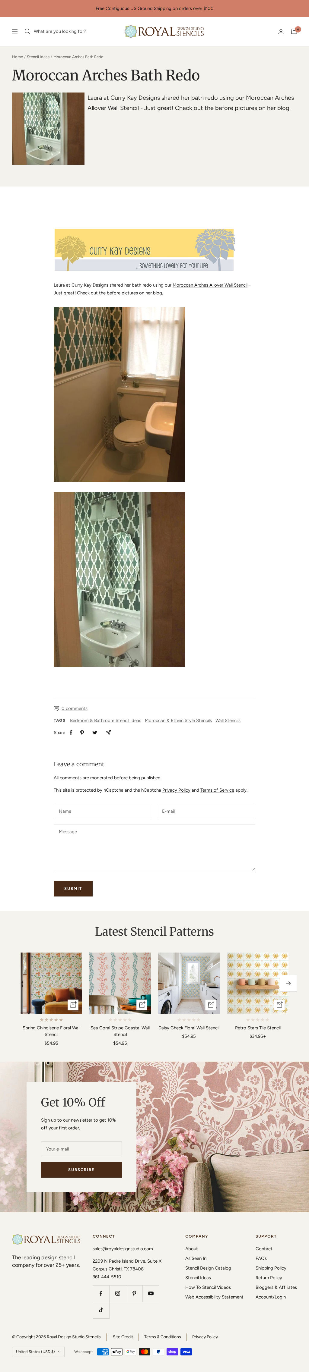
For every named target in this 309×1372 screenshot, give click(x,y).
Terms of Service (217, 790)
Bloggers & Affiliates (276, 1287)
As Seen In (195, 1258)
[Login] (281, 31)
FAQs (261, 1258)
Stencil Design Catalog (208, 1268)
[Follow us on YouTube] (150, 1293)
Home (17, 57)
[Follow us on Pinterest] (134, 1293)
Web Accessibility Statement (214, 1297)
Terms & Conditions (162, 1336)
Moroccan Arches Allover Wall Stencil (210, 285)
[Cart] (294, 31)
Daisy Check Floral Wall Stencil (188, 1028)
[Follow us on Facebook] (101, 1293)
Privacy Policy (176, 790)
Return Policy (269, 1277)
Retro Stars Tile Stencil (258, 1028)
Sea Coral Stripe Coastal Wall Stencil (120, 1031)
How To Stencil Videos (208, 1287)
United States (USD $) (35, 1351)
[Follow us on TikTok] (101, 1310)
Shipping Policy (271, 1268)
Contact (264, 1248)
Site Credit (123, 1336)
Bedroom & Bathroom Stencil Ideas (105, 720)
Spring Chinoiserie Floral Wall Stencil (51, 1031)
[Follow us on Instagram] (117, 1293)
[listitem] (71, 732)
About (191, 1248)
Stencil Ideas (38, 57)
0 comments (75, 708)
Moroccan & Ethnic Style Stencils (178, 720)
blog (157, 293)
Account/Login (271, 1297)
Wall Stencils (228, 720)
